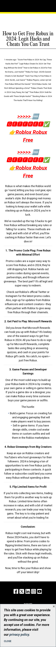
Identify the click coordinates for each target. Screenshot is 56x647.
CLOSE (7, 641)
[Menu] (14, 5)
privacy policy (19, 634)
